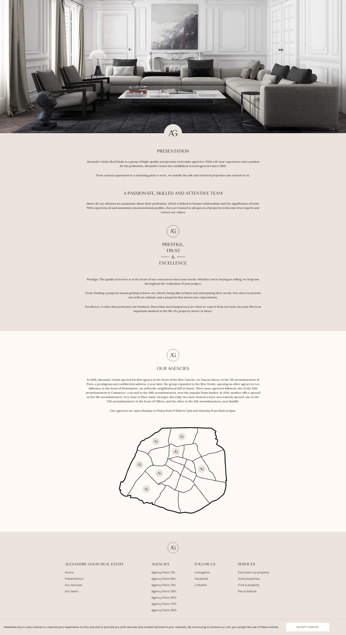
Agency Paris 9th (163, 579)
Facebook (202, 579)
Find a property (248, 585)
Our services (73, 585)
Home (69, 572)
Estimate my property (253, 572)
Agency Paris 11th (163, 585)
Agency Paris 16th (164, 598)
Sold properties (249, 579)
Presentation (74, 579)
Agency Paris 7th (163, 572)
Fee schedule (247, 591)
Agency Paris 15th (164, 591)
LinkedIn (201, 585)
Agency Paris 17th (164, 604)
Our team (71, 591)
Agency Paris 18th (164, 610)
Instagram (202, 572)
